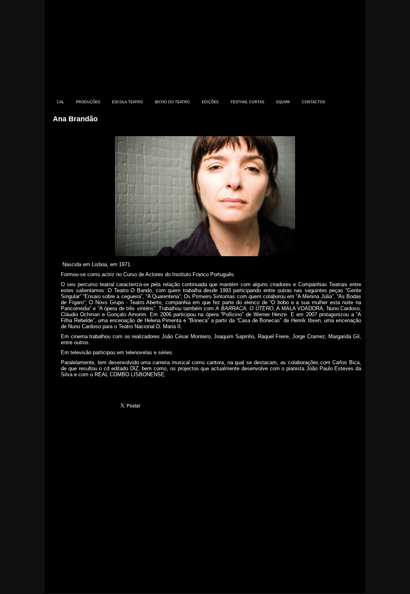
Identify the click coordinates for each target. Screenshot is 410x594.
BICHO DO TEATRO (172, 102)
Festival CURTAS (247, 102)
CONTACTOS (313, 102)
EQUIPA (283, 102)
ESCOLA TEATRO (127, 102)
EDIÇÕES (210, 102)
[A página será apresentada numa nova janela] (205, 254)
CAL (60, 102)
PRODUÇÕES (88, 102)
